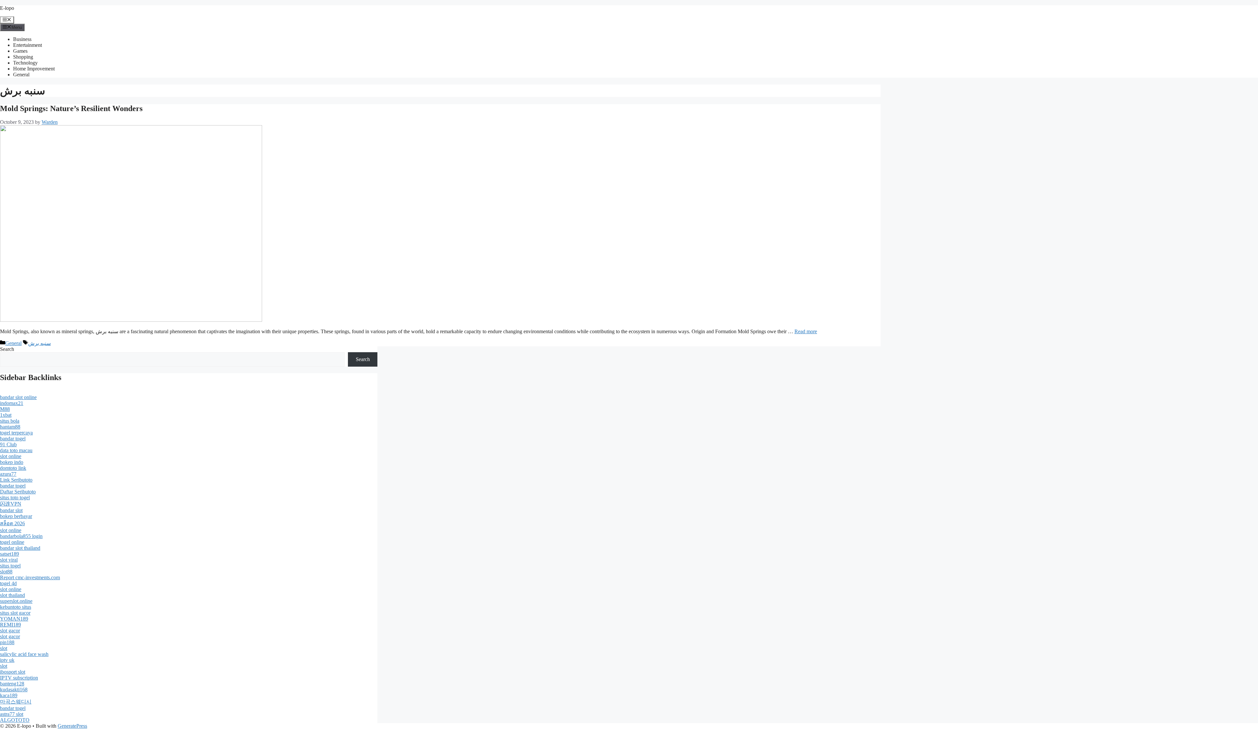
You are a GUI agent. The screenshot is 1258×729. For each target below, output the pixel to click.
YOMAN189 (14, 619)
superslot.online (16, 601)
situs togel (10, 565)
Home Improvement (34, 68)
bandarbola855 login (21, 536)
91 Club (8, 444)
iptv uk (7, 660)
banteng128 (12, 683)
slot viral (9, 560)
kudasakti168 (14, 689)
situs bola (9, 421)
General (21, 74)
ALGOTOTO (14, 720)
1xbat (5, 415)
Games (20, 51)
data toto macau (16, 450)
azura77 (8, 474)
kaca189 (8, 695)
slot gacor (10, 630)
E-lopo (7, 8)
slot (3, 648)
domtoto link (13, 468)
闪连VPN (10, 504)
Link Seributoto (16, 480)
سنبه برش (39, 343)
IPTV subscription (19, 678)
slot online (10, 456)
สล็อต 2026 (12, 523)
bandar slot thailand (20, 548)
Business (22, 39)
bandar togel (13, 438)
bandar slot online (18, 397)
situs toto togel (15, 497)
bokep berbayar (16, 516)
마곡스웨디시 (15, 701)
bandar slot (11, 510)
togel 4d (8, 583)
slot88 (6, 571)
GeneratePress (72, 726)
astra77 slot (11, 714)
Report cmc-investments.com (30, 577)
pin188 (7, 642)
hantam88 (10, 427)
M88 (5, 409)
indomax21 (11, 403)
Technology (25, 63)
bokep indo (11, 462)
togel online (12, 542)
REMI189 (10, 624)
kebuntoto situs (15, 607)
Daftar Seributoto (18, 491)
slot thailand (12, 595)
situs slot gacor (15, 613)
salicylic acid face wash (24, 654)
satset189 (9, 554)
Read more (805, 331)
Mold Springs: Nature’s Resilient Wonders (71, 108)
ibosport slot (12, 672)
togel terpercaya (16, 432)
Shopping (23, 57)
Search (7, 349)
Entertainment (27, 45)
